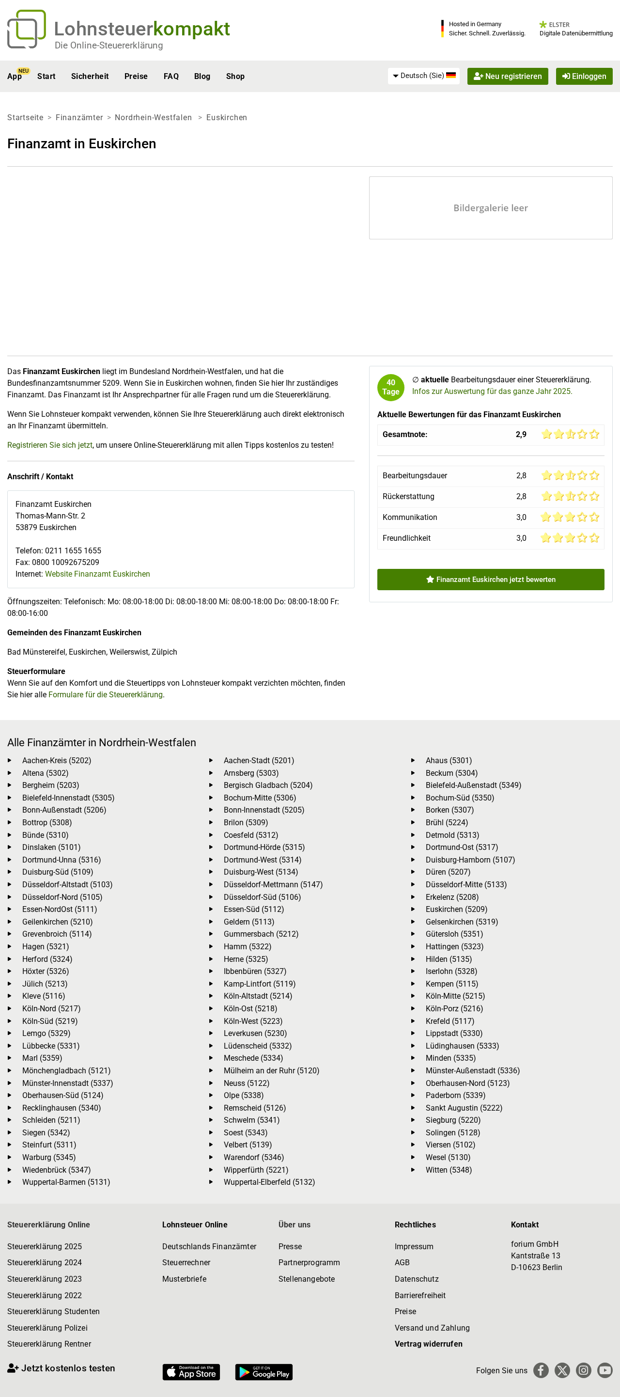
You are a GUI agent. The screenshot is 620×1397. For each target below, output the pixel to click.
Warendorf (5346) (254, 1157)
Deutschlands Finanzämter (209, 1246)
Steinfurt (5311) (49, 1144)
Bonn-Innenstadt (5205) (264, 810)
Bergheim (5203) (50, 785)
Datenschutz (417, 1279)
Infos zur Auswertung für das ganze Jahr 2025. (492, 391)
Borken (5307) (450, 810)
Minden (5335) (451, 1058)
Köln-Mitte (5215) (455, 996)
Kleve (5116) (43, 996)
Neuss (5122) (247, 1083)
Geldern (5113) (249, 921)
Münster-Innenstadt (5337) (67, 1083)
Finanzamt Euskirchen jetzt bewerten (495, 579)
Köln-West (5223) (253, 1021)
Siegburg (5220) (453, 1120)
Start (46, 76)
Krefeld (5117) (450, 1021)
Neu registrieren (512, 76)
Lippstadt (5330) (454, 1033)
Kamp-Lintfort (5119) (260, 984)
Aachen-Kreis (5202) (57, 760)
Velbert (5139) (248, 1144)
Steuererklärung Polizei (47, 1328)
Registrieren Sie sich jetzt (50, 445)
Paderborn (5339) (456, 1095)
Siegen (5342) (46, 1132)
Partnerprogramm (309, 1262)
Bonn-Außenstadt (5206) (64, 810)
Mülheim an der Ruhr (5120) (272, 1070)
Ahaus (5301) (449, 760)
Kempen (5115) (452, 984)
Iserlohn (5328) (452, 971)
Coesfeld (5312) (251, 835)
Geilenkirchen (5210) (57, 921)
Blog (202, 76)
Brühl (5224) (447, 822)
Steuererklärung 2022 (44, 1295)
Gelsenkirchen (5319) (462, 921)
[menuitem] (424, 76)
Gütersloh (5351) (454, 934)
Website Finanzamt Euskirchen (97, 574)
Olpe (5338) (244, 1095)
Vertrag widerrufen (429, 1344)
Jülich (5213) (45, 984)
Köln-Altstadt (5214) (258, 996)
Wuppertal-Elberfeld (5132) (269, 1182)
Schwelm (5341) (252, 1120)
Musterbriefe (184, 1279)
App (14, 76)
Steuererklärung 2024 (44, 1262)
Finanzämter (79, 117)
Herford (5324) (47, 959)
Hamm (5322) (248, 946)
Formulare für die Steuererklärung (105, 694)
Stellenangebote (307, 1279)
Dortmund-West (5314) (263, 859)
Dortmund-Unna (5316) (61, 859)
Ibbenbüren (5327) (255, 971)
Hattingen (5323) (455, 946)
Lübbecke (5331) (51, 1046)
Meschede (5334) (253, 1058)
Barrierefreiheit (420, 1295)
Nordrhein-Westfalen (154, 117)
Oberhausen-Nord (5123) (468, 1083)
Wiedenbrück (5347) (56, 1170)
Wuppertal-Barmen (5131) (66, 1182)
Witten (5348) (449, 1170)
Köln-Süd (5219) (50, 1021)
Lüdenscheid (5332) (258, 1046)
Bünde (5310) (45, 835)
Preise (136, 76)
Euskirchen (227, 117)
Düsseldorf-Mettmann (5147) (273, 884)
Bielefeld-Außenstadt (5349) (474, 785)
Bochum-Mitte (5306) (260, 797)
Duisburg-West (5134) (261, 872)
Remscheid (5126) (255, 1108)
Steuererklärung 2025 (44, 1246)
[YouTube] (605, 1370)
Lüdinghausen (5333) (462, 1046)
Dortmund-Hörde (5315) (264, 847)
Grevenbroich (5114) (57, 934)
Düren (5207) (448, 872)
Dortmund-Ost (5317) (462, 847)
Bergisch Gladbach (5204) (268, 785)
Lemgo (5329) (46, 1033)
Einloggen (588, 76)
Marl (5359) (42, 1058)
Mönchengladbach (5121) (66, 1070)
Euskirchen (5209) (457, 909)
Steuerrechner (186, 1262)
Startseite (25, 117)
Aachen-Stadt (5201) (259, 760)
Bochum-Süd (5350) (460, 797)
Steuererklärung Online (49, 1224)
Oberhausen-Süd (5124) (63, 1095)
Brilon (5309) (246, 822)
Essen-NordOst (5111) (59, 909)
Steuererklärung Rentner (49, 1344)
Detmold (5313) (453, 835)
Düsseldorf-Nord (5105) (62, 897)
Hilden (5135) (449, 959)
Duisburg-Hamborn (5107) (470, 859)
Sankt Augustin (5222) (464, 1108)
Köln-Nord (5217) (51, 1008)
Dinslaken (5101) (51, 847)
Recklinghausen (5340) (61, 1108)
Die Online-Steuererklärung (109, 45)
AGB (402, 1262)
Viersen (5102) (451, 1144)
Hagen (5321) (45, 946)
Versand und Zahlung (432, 1328)
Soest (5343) (246, 1132)
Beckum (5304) (452, 773)
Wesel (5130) (448, 1157)
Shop (235, 76)
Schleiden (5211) (51, 1120)
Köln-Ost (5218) (251, 1008)
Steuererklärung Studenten (53, 1311)
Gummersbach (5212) (261, 934)
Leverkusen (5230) (255, 1033)
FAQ (171, 76)
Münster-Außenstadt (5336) (473, 1070)
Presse (290, 1246)
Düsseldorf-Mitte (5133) (466, 884)
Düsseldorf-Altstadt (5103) (67, 884)
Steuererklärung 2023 (44, 1279)
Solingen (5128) (453, 1132)
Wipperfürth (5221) (256, 1170)
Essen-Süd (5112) (254, 909)
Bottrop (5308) (47, 822)
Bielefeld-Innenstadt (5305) (68, 797)
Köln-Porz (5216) (454, 1008)
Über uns (294, 1224)
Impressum (414, 1246)
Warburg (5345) (49, 1157)
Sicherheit (90, 76)
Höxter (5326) (45, 971)
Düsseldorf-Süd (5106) (262, 897)
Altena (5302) (45, 773)
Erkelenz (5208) (452, 897)
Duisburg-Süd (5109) (57, 872)
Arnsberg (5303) (251, 773)
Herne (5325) (246, 959)
